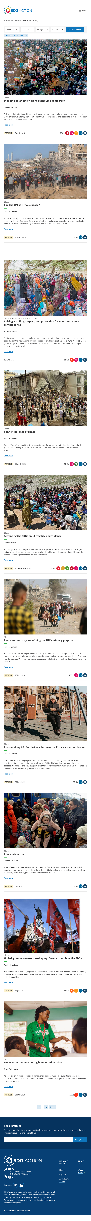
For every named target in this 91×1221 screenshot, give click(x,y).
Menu (84, 10)
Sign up (81, 1139)
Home (61, 1170)
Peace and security (15, 35)
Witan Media (80, 1171)
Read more (8, 125)
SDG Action (8, 20)
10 (72, 133)
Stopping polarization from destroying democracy (34, 100)
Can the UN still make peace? (22, 205)
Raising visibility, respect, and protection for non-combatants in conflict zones (43, 323)
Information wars (14, 854)
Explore (18, 20)
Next (52, 1107)
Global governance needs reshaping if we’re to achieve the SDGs (43, 958)
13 (76, 464)
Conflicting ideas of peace (19, 431)
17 (85, 133)
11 (76, 133)
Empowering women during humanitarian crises (33, 1062)
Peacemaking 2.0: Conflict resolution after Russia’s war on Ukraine (44, 747)
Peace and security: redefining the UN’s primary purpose (38, 640)
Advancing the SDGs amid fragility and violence (32, 536)
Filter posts (76, 29)
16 (81, 133)
